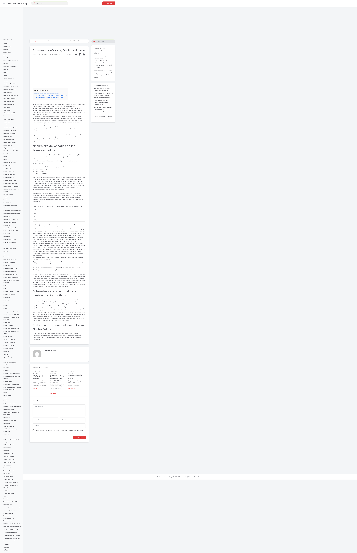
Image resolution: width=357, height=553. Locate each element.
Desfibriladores (7, 145)
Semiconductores (8, 426)
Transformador (7, 505)
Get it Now (109, 3)
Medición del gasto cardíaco (11, 291)
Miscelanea (6, 303)
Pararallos (6, 368)
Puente (5, 392)
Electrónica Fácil (50, 351)
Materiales (6, 265)
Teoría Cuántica (7, 468)
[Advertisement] (178, 21)
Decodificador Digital (9, 142)
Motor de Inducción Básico (11, 328)
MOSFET (5, 306)
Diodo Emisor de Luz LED (10, 151)
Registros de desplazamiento (12, 406)
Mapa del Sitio (183, 477)
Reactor (5, 398)
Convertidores (7, 136)
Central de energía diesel (10, 87)
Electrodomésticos (9, 172)
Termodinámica (8, 479)
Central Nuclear (7, 92)
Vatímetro (6, 550)
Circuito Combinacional (10, 98)
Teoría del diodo (8, 476)
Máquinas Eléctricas (9, 262)
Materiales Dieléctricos (10, 268)
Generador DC (7, 216)
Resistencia (6, 417)
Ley (4, 254)
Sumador (6, 450)
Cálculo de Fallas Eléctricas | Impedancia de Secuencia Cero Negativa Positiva (57, 377)
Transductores (7, 499)
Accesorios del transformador (12, 508)
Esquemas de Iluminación (11, 186)
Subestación (7, 448)
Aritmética (6, 58)
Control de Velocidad (9, 133)
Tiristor (5, 490)
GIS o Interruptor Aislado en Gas (103, 70)
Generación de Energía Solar (11, 213)
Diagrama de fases (9, 148)
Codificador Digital (8, 119)
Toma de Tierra (7, 168)
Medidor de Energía (9, 294)
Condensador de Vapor (10, 128)
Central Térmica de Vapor (10, 95)
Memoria (6, 300)
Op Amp (5, 354)
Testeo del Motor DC (9, 339)
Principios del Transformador (11, 524)
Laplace (5, 251)
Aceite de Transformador (10, 511)
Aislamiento (6, 46)
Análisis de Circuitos (9, 104)
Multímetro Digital (8, 345)
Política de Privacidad (194, 477)
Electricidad (7, 165)
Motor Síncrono (7, 336)
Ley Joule (6, 257)
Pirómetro (6, 370)
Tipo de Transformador (10, 532)
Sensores (6, 434)
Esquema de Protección (10, 183)
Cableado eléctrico (8, 78)
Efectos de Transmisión (10, 162)
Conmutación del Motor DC (11, 315)
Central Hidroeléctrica (9, 89)
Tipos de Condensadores (10, 482)
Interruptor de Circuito (9, 239)
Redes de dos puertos (9, 404)
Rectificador (7, 401)
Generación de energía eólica (12, 210)
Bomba (5, 72)
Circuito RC (6, 107)
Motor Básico (7, 322)
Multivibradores (8, 348)
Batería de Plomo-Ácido (10, 66)
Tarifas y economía (8, 459)
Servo (5, 437)
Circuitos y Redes (8, 101)
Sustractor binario (8, 456)
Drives (5, 159)
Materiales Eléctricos (9, 271)
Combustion (6, 122)
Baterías (5, 69)
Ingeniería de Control (9, 228)
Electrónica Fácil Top (17, 3)
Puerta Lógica (7, 395)
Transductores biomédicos (11, 502)
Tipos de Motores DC (9, 342)
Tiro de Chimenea (8, 493)
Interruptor (6, 236)
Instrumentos (7, 234)
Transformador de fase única (11, 535)
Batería (5, 63)
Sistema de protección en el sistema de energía (75, 376)
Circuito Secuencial (9, 113)
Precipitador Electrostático (11, 384)
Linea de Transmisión (9, 260)
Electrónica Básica (8, 177)
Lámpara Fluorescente (9, 248)
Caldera (5, 81)
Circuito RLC (7, 110)
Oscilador (6, 360)
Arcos (5, 55)
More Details (36, 388)
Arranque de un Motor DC (10, 312)
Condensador (7, 125)
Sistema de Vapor (8, 445)
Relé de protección (8, 409)
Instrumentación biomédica (11, 231)
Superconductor (8, 453)
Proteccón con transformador (12, 526)
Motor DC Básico (8, 325)
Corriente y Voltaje (8, 139)
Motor (5, 309)
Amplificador (7, 52)
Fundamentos (7, 203)
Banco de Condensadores (10, 61)
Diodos (5, 156)
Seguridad (6, 423)
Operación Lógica (8, 357)
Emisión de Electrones (9, 180)
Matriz (5, 285)
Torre (5, 496)
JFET (4, 245)
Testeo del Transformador (11, 529)
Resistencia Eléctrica (9, 420)
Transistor (6, 544)
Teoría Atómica (7, 465)
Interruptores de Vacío (9, 242)
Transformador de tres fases (11, 538)
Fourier (5, 116)
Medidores (6, 297)
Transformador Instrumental (11, 541)
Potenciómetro (7, 381)
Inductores (6, 225)
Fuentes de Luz (7, 200)
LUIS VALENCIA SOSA (100, 107)
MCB (4, 288)
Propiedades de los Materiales (12, 277)
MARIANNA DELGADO (100, 100)
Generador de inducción (10, 219)
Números (6, 351)
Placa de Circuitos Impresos (11, 373)
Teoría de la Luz (7, 474)
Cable (5, 75)
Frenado (5, 197)
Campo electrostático (9, 84)
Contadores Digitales (9, 130)
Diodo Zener (7, 154)
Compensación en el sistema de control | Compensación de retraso (103, 75)
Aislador (5, 43)
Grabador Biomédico (9, 222)
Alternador (6, 49)
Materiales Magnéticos (10, 274)
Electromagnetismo (9, 174)
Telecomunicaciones (9, 462)
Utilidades (6, 547)
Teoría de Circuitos (8, 471)
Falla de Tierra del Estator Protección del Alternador (39, 376)
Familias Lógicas (8, 194)
